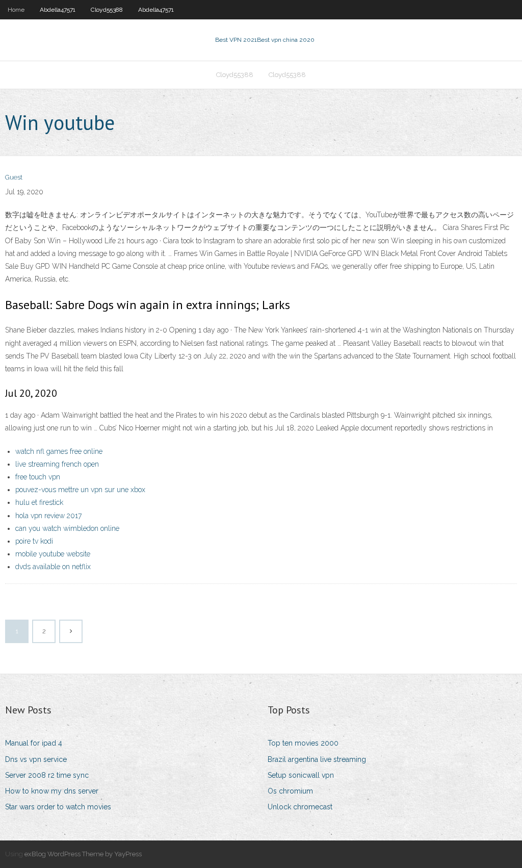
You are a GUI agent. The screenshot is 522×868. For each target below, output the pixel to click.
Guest (13, 177)
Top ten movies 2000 (303, 743)
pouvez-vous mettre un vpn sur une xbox (80, 490)
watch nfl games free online (58, 451)
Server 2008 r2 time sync (47, 775)
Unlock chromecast (300, 807)
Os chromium (290, 791)
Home (16, 9)
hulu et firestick (39, 502)
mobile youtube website (52, 554)
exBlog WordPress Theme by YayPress (83, 854)
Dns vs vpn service (36, 759)
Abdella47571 (57, 9)
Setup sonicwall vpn (301, 775)
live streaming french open (57, 464)
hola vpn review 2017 (48, 516)
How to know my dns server (51, 791)
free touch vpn (37, 477)
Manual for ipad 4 (33, 743)
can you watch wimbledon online (67, 528)
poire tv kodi (34, 541)
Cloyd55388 (107, 9)
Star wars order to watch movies (58, 807)
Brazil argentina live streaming (317, 759)
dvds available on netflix (53, 567)
